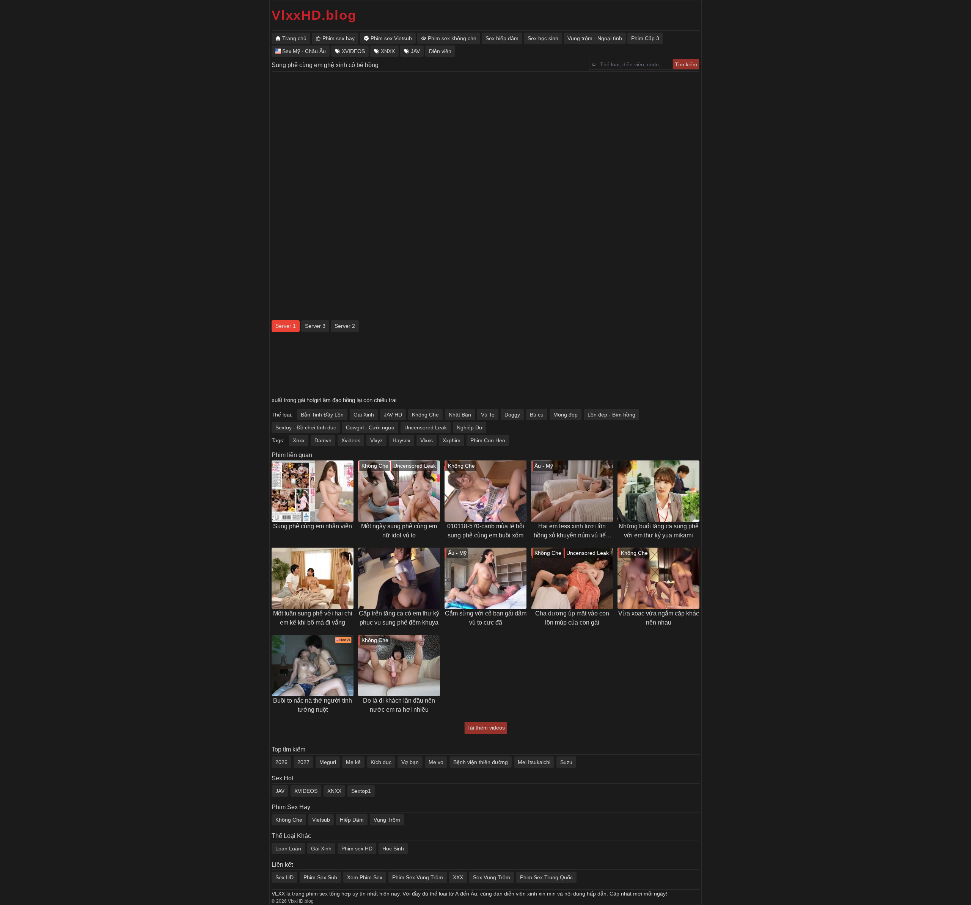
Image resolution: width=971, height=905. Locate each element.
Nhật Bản (460, 415)
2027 (303, 762)
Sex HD (284, 877)
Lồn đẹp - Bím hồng (611, 415)
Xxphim (451, 440)
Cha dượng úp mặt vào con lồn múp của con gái (572, 618)
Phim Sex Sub (320, 877)
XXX (458, 877)
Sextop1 (361, 791)
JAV (279, 791)
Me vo (436, 762)
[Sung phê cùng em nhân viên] (313, 491)
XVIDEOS (305, 791)
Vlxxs (426, 440)
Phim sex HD (356, 849)
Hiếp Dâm (352, 820)
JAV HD (393, 415)
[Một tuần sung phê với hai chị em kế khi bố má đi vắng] (313, 578)
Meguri (327, 762)
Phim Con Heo (487, 440)
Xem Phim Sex (364, 877)
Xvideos (350, 440)
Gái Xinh (364, 415)
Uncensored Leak (425, 427)
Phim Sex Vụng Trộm (417, 877)
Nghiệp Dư (469, 427)
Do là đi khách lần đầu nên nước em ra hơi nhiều (399, 705)
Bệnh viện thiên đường (480, 762)
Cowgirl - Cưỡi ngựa (370, 427)
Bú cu (537, 415)
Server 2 (345, 326)
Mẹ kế (353, 762)
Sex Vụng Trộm (491, 877)
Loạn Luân (288, 849)
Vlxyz (376, 440)
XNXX (334, 791)
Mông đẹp (565, 415)
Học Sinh (393, 849)
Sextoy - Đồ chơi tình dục (305, 427)
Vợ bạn (410, 762)
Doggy (512, 415)
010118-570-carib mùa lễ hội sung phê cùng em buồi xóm (485, 531)
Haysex (401, 440)
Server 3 (315, 326)
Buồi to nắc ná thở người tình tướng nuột (312, 705)
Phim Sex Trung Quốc (546, 877)
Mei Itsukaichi (534, 762)
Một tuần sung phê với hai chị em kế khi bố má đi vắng (312, 618)
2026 (281, 762)
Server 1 (285, 326)
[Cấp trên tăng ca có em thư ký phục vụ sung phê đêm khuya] (399, 578)
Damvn (323, 440)
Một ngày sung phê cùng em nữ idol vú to (399, 531)
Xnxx (299, 440)
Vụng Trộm (387, 820)
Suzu (566, 762)
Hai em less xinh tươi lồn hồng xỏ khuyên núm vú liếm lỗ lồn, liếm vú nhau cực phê (572, 531)
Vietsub (321, 820)
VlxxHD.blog (314, 15)
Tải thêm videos (486, 728)
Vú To (488, 415)
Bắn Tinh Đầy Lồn (322, 415)
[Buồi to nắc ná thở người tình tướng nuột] (313, 665)
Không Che (425, 415)
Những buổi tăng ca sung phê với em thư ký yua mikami (659, 531)
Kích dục (381, 762)
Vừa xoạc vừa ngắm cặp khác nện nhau (658, 618)
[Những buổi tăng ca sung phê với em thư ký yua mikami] (658, 491)
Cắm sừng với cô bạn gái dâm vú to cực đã (485, 618)
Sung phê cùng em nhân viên (312, 526)
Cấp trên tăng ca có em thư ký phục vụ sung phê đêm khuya (399, 618)
